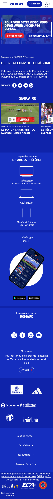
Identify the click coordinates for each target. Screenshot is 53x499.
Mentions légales (26, 476)
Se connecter (14, 36)
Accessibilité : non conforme (22, 480)
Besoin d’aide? (24, 464)
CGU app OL (44, 476)
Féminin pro (7, 57)
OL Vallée (24, 445)
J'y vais (25, 370)
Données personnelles (14, 473)
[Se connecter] (46, 4)
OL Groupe (24, 455)
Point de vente (24, 436)
